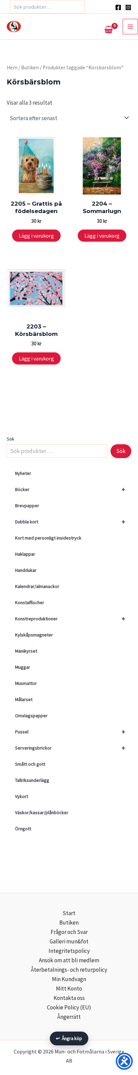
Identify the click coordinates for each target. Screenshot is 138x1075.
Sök (10, 439)
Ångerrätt (69, 1016)
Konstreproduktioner (70, 618)
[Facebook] (118, 7)
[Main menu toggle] (130, 26)
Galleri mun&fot (69, 941)
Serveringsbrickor (70, 747)
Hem (12, 67)
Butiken (30, 67)
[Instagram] (128, 7)
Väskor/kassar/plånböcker (41, 812)
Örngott (23, 829)
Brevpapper (27, 505)
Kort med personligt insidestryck (48, 538)
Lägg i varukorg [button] (36, 235)
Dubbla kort (70, 521)
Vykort (21, 796)
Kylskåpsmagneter (34, 635)
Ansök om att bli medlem (69, 960)
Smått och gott (30, 764)
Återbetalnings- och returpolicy (69, 969)
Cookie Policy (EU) (69, 1007)
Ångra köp (69, 1038)
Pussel (70, 731)
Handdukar (26, 570)
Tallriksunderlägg (32, 780)
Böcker (70, 489)
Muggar (22, 667)
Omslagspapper (31, 716)
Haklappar (25, 554)
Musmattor (26, 683)
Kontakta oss (69, 998)
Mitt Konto (69, 988)
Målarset (23, 699)
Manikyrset (26, 651)
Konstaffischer (29, 602)
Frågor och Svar (69, 932)
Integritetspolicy (69, 951)
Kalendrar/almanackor (37, 586)
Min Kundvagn (69, 979)
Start (69, 913)
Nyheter (23, 473)
